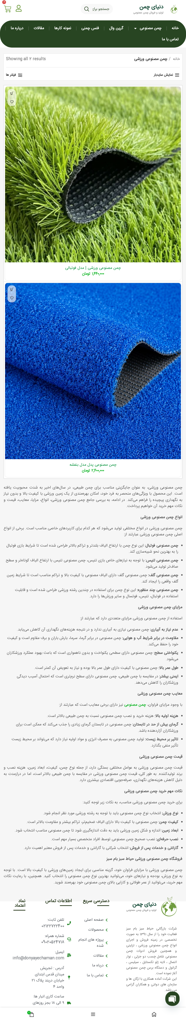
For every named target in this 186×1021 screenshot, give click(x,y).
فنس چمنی (90, 28)
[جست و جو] (87, 9)
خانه (175, 28)
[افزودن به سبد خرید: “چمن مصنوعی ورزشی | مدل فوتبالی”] (12, 93)
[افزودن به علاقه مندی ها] (12, 102)
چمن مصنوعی (151, 28)
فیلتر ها (11, 75)
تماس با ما (170, 39)
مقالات (39, 28)
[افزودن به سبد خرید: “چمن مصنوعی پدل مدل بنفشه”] (12, 289)
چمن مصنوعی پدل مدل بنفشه (93, 465)
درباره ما (17, 28)
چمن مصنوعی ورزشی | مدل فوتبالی (93, 268)
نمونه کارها (62, 28)
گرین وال (116, 28)
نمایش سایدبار (163, 75)
